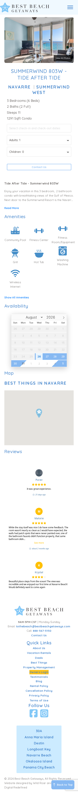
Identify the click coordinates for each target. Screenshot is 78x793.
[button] (39, 413)
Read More (11, 208)
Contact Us (39, 167)
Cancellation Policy (39, 690)
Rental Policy (39, 686)
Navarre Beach (39, 755)
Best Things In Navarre (35, 383)
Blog (39, 681)
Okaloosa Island (39, 761)
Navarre (19, 87)
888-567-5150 (42, 630)
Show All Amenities (16, 297)
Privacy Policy (39, 695)
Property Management (39, 667)
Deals (39, 658)
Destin (39, 743)
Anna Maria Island (39, 737)
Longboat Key (38, 749)
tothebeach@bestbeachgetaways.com (43, 626)
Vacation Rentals (39, 653)
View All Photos (63, 58)
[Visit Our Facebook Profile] (34, 713)
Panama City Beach (39, 767)
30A (39, 731)
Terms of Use (39, 700)
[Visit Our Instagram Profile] (44, 713)
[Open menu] (70, 7)
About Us (39, 648)
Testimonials (39, 677)
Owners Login (39, 672)
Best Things (39, 662)
